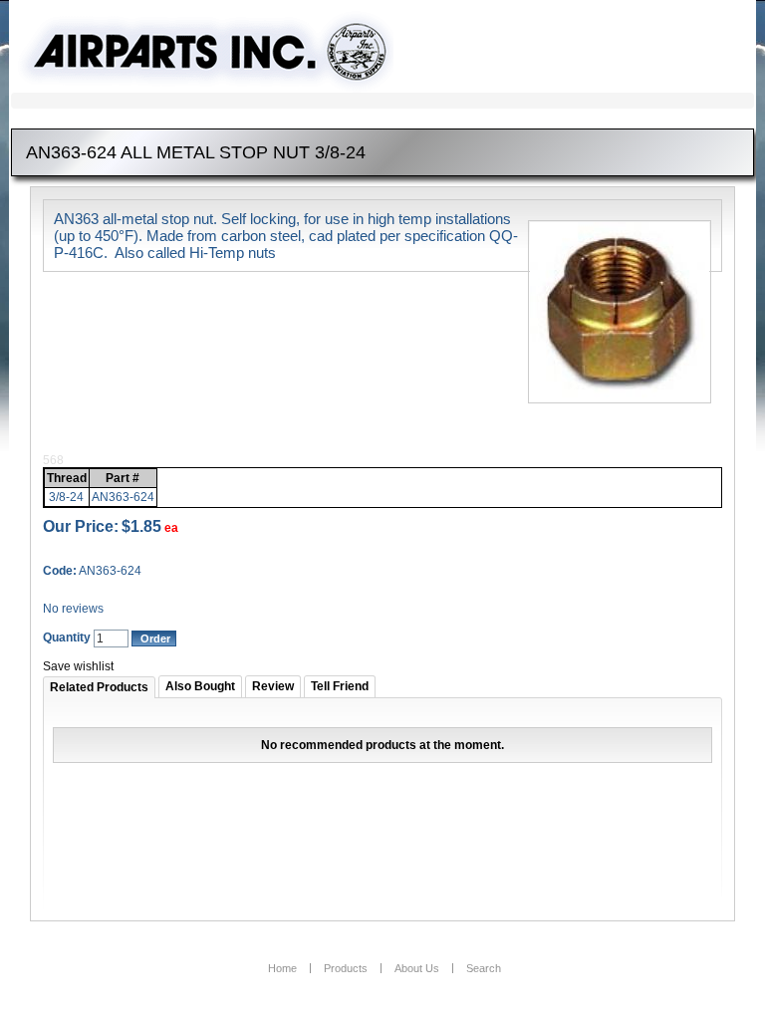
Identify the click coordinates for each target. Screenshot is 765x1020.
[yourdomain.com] (213, 53)
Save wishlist (78, 666)
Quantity (67, 637)
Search (483, 968)
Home (282, 968)
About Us (416, 968)
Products (346, 968)
